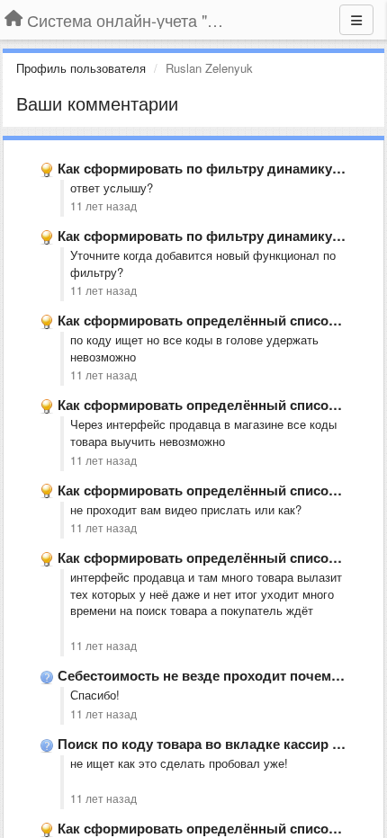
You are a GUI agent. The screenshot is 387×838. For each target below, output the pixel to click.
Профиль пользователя (81, 67)
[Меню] (356, 19)
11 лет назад (103, 206)
